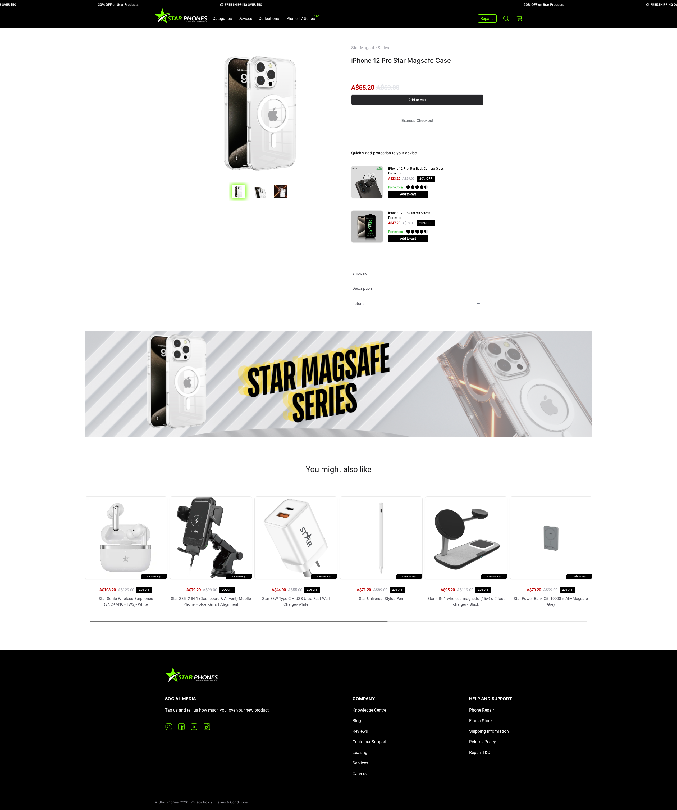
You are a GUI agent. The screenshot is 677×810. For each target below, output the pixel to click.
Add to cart (417, 100)
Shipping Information (489, 731)
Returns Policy (482, 741)
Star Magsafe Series (370, 47)
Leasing (360, 752)
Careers (360, 773)
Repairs (487, 18)
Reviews (360, 731)
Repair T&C (479, 752)
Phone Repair (481, 710)
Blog (357, 720)
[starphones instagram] (168, 726)
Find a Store (480, 720)
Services (360, 763)
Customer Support (369, 741)
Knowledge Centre (369, 710)
